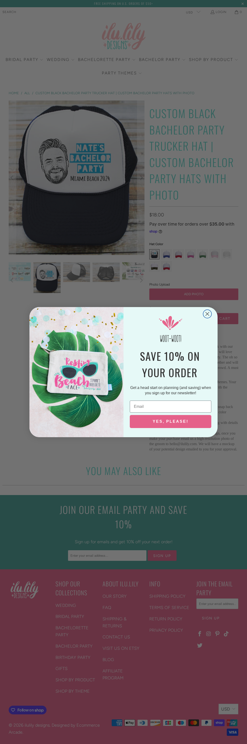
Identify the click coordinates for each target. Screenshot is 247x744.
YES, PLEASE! (170, 421)
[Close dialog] (207, 314)
